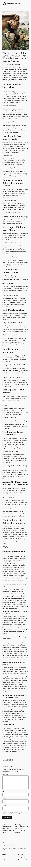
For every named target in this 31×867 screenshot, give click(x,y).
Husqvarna (17, 216)
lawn (18, 64)
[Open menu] (28, 3)
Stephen (14, 64)
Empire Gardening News (13, 3)
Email (4, 798)
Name (4, 791)
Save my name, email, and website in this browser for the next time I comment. (16, 813)
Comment (5, 774)
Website (4, 805)
